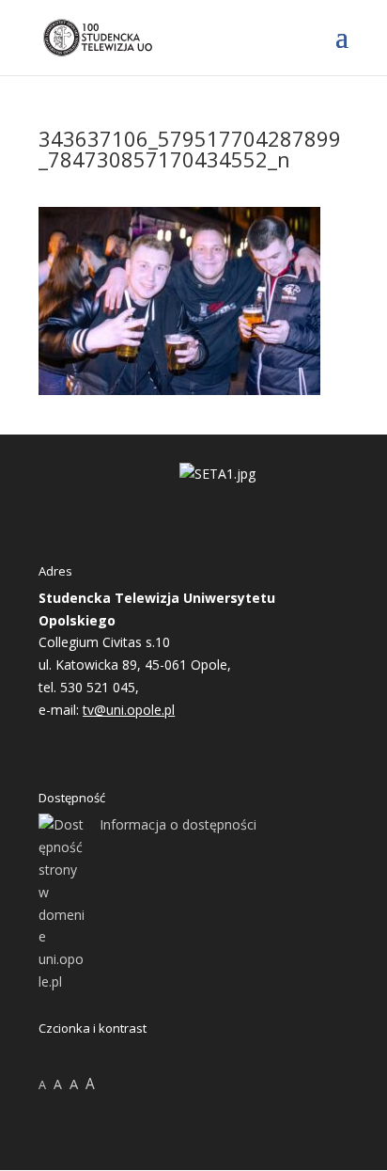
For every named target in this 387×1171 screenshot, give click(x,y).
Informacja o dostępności (178, 824)
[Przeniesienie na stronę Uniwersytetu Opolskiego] (217, 474)
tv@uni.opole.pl (129, 710)
